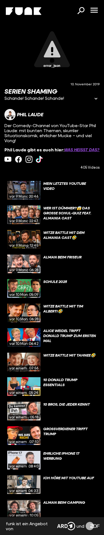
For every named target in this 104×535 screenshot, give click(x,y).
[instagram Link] (29, 159)
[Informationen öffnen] (96, 99)
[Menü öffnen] (94, 10)
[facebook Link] (18, 159)
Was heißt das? (82, 149)
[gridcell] (52, 190)
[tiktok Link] (39, 159)
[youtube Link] (7, 159)
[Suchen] (80, 11)
